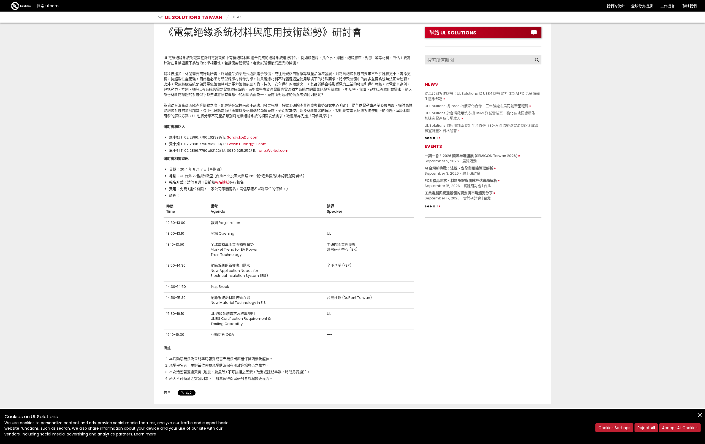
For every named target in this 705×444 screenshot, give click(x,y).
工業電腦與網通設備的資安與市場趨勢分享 (459, 193)
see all (431, 137)
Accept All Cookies (680, 428)
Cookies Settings (614, 428)
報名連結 (222, 182)
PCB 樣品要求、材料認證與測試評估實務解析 (461, 180)
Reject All (646, 428)
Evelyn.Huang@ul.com (247, 144)
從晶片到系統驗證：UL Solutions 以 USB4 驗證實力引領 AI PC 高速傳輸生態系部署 (482, 96)
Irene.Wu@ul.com (272, 150)
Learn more (145, 434)
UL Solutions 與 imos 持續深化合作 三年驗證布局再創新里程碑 (476, 106)
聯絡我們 (689, 6)
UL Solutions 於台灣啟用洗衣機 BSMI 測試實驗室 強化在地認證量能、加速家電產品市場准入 (482, 115)
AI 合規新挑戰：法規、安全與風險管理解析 (459, 168)
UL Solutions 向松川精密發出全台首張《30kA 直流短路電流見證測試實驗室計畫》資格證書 (481, 128)
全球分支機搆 (642, 6)
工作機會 (667, 6)
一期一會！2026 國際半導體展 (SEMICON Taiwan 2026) (471, 155)
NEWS (237, 17)
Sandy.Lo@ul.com (243, 137)
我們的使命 (616, 6)
